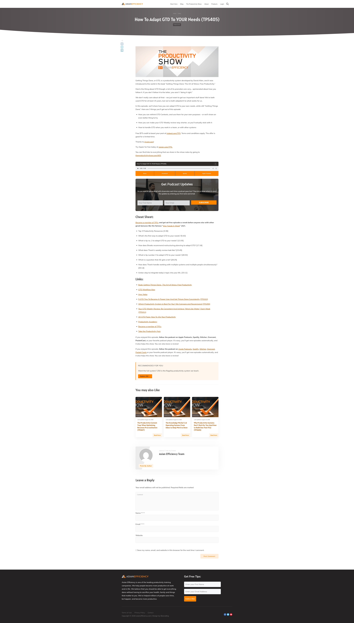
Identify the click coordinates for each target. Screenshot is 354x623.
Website (139, 535)
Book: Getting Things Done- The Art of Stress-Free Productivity (165, 285)
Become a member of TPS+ (147, 222)
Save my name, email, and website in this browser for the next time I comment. (170, 550)
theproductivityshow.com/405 (148, 155)
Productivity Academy (147, 321)
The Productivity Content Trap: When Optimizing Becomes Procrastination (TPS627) (147, 426)
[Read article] (146, 455)
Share (144, 173)
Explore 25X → (145, 376)
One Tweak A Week (171, 226)
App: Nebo (142, 294)
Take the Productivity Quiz (149, 331)
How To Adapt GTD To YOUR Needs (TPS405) (177, 19)
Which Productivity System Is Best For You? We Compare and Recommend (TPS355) (174, 304)
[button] (122, 44)
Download (165, 173)
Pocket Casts (141, 352)
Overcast (211, 349)
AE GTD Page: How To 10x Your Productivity (157, 317)
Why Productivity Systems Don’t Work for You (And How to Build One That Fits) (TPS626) (205, 426)
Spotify (185, 173)
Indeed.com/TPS (174, 133)
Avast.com (148, 142)
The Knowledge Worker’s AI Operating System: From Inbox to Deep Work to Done (176, 425)
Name (140, 513)
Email (140, 524)
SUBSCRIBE (204, 202)
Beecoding (165, 616)
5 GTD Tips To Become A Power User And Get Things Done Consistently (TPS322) (173, 299)
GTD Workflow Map (146, 289)
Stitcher (203, 349)
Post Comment (209, 556)
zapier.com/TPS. (165, 147)
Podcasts (177, 24)
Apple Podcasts (206, 173)
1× (215, 163)
